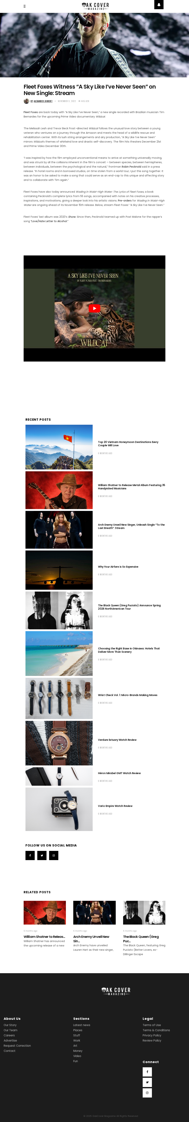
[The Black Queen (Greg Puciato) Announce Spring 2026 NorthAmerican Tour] (59, 610)
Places (77, 1030)
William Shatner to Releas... (44, 936)
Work (76, 1040)
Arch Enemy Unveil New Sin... (91, 938)
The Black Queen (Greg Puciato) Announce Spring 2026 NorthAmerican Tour (129, 607)
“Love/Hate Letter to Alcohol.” (49, 221)
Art (75, 1046)
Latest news (81, 1025)
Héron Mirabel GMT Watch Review (119, 773)
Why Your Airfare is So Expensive (118, 567)
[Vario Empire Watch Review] (59, 809)
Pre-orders (125, 200)
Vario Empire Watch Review (115, 806)
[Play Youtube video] (94, 308)
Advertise (10, 1040)
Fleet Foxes (31, 112)
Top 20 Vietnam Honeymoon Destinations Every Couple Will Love (128, 443)
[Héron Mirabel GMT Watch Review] (59, 776)
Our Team (10, 1030)
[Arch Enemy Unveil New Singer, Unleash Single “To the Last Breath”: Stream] (59, 530)
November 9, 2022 (67, 101)
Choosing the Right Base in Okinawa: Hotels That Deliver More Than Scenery (129, 650)
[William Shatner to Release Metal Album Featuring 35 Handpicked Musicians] (59, 490)
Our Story (10, 1025)
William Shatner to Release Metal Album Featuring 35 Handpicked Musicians (131, 486)
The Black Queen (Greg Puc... (141, 938)
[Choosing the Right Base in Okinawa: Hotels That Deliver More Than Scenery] (59, 653)
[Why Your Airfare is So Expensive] (59, 570)
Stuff (76, 1035)
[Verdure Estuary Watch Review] (59, 743)
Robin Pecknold (131, 167)
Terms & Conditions (156, 1030)
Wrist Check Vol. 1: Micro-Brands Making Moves (127, 695)
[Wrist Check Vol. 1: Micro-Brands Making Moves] (59, 698)
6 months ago (105, 453)
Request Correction (17, 1046)
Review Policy (152, 1040)
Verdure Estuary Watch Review (117, 740)
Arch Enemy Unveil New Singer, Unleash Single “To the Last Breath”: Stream (131, 526)
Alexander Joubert (41, 101)
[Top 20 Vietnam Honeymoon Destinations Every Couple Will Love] (59, 447)
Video (77, 1056)
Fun (75, 1061)
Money (78, 1051)
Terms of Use (152, 1025)
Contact (10, 1051)
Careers (9, 1035)
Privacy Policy (152, 1035)
